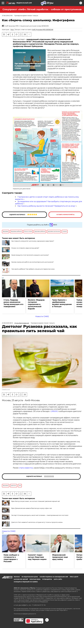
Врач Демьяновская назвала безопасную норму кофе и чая (31, 508)
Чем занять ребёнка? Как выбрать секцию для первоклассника (32, 269)
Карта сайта (58, 579)
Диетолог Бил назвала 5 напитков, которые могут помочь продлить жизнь (37, 522)
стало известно (26, 468)
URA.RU (54, 411)
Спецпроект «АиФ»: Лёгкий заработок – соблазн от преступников (42, 9)
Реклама (17, 577)
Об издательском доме (30, 577)
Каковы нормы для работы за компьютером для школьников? (32, 262)
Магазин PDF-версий (21, 579)
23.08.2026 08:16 (7, 323)
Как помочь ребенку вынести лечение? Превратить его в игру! (46, 206)
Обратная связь (35, 579)
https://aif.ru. (64, 610)
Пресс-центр (74, 577)
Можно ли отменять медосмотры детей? (25, 248)
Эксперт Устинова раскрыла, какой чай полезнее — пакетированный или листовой (39, 515)
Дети (12, 29)
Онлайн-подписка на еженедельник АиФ (54, 577)
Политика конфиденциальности (25, 614)
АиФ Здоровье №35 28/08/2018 (42, 29)
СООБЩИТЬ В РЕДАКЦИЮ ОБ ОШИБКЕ (26, 582)
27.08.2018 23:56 (7, 15)
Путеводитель (47, 579)
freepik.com (6, 389)
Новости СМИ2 (42, 316)
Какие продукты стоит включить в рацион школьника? (30, 255)
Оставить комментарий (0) (65, 214)
